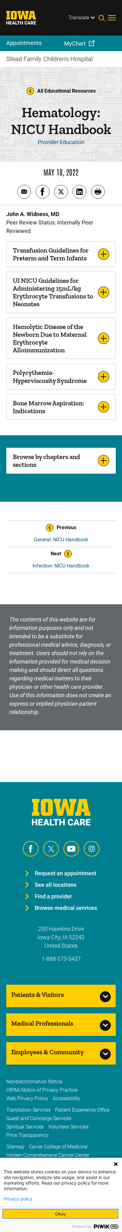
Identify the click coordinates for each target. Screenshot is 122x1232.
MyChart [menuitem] (75, 43)
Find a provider (53, 896)
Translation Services (28, 1110)
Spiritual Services (25, 1127)
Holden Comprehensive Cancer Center (47, 1155)
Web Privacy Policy (27, 1098)
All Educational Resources (66, 91)
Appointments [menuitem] (24, 43)
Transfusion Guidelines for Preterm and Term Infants (51, 254)
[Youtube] (71, 849)
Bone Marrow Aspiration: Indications (48, 407)
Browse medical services (66, 908)
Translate (79, 18)
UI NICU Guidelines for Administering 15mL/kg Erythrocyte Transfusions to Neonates (53, 292)
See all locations (55, 885)
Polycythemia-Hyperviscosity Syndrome (50, 376)
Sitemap (15, 1147)
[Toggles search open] (103, 18)
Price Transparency (27, 1135)
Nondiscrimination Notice (34, 1082)
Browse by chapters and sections (46, 460)
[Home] (25, 18)
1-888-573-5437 (61, 958)
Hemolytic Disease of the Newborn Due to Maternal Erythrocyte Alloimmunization (50, 338)
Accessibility (66, 1098)
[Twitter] (51, 849)
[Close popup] (115, 1164)
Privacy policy (18, 1198)
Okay (60, 1213)
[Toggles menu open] (112, 18)
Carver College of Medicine (58, 1147)
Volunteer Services (68, 1127)
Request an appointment (65, 873)
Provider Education (61, 142)
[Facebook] (30, 849)
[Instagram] (91, 849)
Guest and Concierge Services (38, 1118)
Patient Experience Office (82, 1110)
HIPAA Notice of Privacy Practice (42, 1090)
